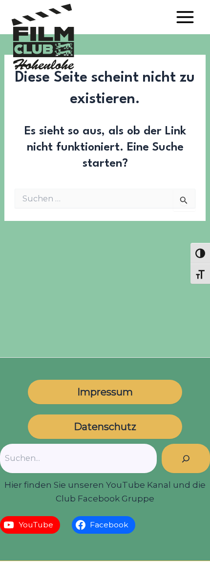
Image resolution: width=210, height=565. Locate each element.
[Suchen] (186, 458)
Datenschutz (105, 427)
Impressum (105, 392)
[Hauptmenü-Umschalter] (185, 17)
